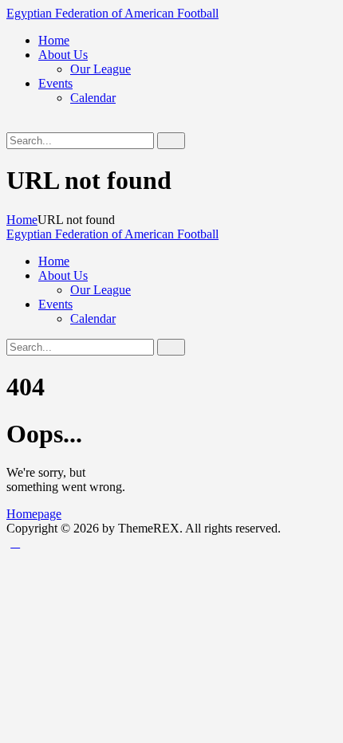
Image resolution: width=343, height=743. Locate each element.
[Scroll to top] (15, 542)
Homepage (33, 514)
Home (21, 219)
